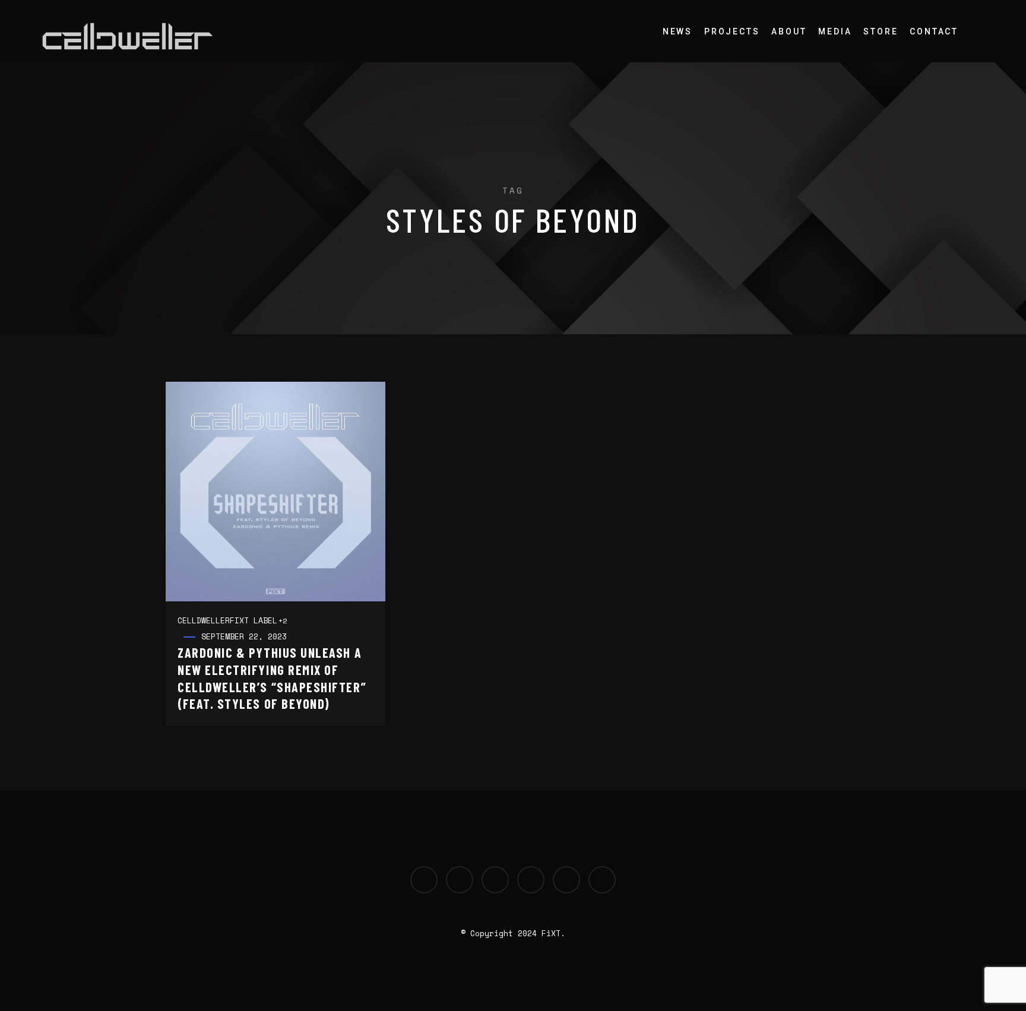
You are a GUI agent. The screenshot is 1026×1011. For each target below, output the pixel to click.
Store (880, 31)
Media (834, 31)
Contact (934, 31)
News (677, 31)
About (788, 31)
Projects (731, 31)
